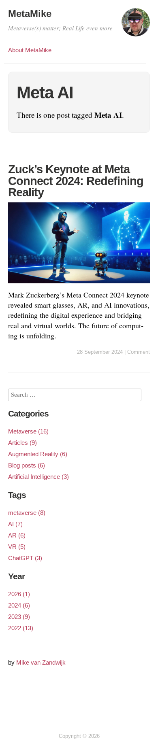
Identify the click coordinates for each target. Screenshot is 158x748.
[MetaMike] (136, 26)
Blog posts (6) (26, 465)
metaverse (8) (26, 512)
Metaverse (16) (28, 431)
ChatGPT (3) (25, 558)
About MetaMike (29, 50)
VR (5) (17, 546)
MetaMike (29, 13)
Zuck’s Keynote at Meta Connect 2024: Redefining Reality (75, 181)
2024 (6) (19, 605)
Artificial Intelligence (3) (38, 476)
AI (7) (15, 524)
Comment (138, 352)
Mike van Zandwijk (41, 662)
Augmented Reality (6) (37, 453)
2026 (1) (19, 594)
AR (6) (17, 535)
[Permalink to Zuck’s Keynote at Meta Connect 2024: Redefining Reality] (79, 284)
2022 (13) (20, 628)
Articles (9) (22, 442)
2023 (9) (19, 616)
